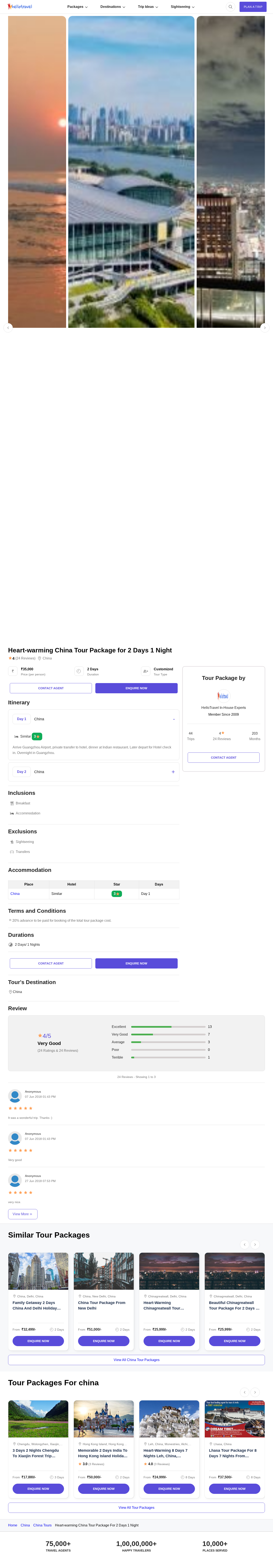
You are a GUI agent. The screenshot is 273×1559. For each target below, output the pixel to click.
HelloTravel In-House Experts (223, 707)
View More (21, 1214)
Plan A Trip (253, 7)
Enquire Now (38, 1341)
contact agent (51, 688)
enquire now (136, 688)
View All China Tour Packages (137, 1360)
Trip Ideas (146, 7)
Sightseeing (180, 7)
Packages (75, 7)
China (47, 658)
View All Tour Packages (136, 1507)
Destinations (110, 7)
